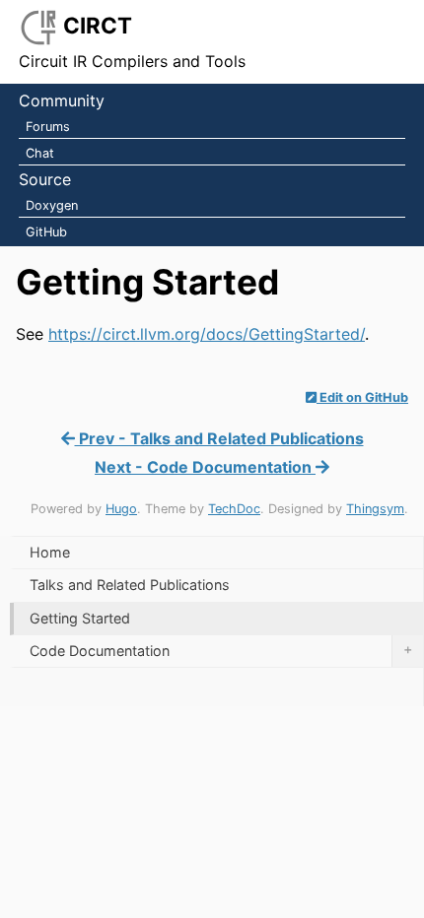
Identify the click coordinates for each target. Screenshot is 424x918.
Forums (48, 126)
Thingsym (375, 508)
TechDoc (234, 508)
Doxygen (52, 205)
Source (45, 179)
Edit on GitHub (362, 397)
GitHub (46, 232)
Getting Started (80, 618)
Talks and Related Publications (130, 584)
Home (50, 552)
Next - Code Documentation (205, 467)
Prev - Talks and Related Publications (219, 438)
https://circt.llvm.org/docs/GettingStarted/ (206, 334)
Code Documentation (221, 649)
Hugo (121, 508)
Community (62, 100)
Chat (40, 153)
